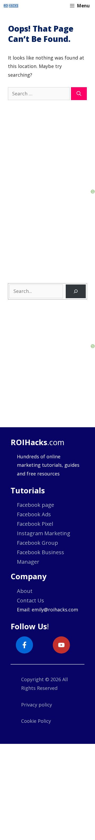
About (24, 591)
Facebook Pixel (35, 523)
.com (37, 442)
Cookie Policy (36, 721)
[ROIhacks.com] (11, 6)
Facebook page (35, 504)
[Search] (79, 93)
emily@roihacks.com (55, 609)
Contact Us (30, 600)
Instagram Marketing (43, 533)
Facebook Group (37, 542)
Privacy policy (36, 704)
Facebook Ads (34, 514)
